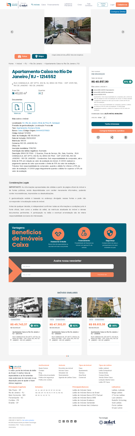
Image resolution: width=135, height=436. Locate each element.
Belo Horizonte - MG (17, 395)
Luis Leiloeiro (117, 398)
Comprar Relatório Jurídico (112, 131)
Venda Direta (103, 373)
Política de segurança (46, 377)
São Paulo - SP (15, 390)
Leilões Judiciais (118, 390)
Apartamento (22, 128)
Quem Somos (43, 368)
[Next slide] (123, 32)
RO (62, 393)
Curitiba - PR (14, 400)
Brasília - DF (14, 403)
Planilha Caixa (102, 4)
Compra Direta (15, 319)
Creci (80, 5)
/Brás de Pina (43, 123)
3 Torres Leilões (118, 395)
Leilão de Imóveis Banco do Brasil (85, 393)
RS (39, 395)
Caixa (43, 5)
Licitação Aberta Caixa (106, 380)
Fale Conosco (88, 5)
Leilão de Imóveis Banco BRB (84, 398)
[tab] (66, 54)
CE (49, 390)
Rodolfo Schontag (119, 400)
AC (36, 390)
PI (52, 393)
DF (52, 390)
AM (41, 390)
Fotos (24, 56)
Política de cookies (45, 380)
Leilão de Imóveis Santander (83, 403)
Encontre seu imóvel (66, 368)
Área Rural (82, 375)
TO (49, 395)
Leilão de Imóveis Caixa (81, 390)
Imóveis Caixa (63, 370)
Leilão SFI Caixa (104, 382)
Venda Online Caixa (106, 377)
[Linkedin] (71, 421)
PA (45, 393)
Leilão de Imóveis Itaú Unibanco (85, 405)
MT (42, 393)
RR (36, 395)
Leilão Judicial (104, 368)
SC (41, 395)
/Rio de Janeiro (31, 123)
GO (57, 390)
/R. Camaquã (54, 123)
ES (54, 390)
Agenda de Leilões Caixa (67, 377)
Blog (40, 373)
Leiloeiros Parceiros (68, 5)
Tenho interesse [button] (112, 124)
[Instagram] (64, 421)
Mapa (41, 56)
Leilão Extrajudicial (105, 370)
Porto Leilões (117, 405)
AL (39, 390)
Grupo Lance (117, 408)
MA (60, 390)
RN (59, 393)
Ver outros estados (28, 420)
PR (54, 393)
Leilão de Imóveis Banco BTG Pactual (87, 395)
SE (44, 395)
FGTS (52, 319)
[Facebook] (60, 421)
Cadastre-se (122, 5)
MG (36, 393)
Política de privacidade (47, 375)
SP (47, 395)
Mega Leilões (117, 393)
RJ (23, 123)
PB (48, 393)
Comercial (82, 377)
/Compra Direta (34, 128)
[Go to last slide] (12, 32)
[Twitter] (75, 421)
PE (50, 393)
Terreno (81, 373)
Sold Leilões (116, 403)
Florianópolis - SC (16, 398)
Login (112, 4)
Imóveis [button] (35, 4)
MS (39, 393)
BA (47, 390)
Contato (41, 370)
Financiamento (53, 5)
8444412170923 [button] (42, 130)
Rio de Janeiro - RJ (16, 393)
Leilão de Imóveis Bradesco (83, 400)
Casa (80, 368)
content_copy (104, 117)
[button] (98, 137)
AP (44, 390)
